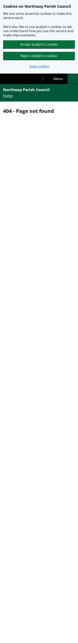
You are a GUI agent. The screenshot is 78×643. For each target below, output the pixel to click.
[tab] (55, 79)
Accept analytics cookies (39, 44)
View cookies (39, 66)
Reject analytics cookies (39, 55)
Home (8, 95)
